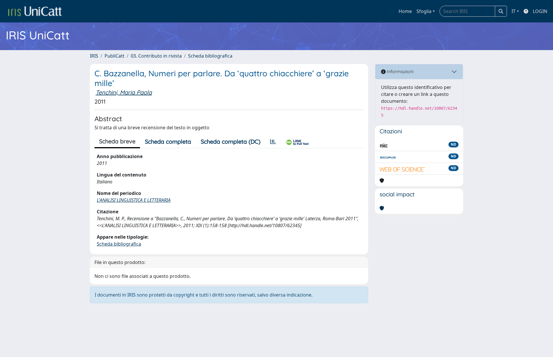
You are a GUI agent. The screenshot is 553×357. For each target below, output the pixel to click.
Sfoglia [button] (423, 11)
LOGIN (540, 11)
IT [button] (514, 11)
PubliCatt (114, 56)
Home (405, 11)
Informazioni (399, 71)
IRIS (94, 56)
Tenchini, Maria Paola (124, 92)
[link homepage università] (34, 11)
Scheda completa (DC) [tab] (230, 141)
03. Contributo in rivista (156, 56)
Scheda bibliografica (210, 56)
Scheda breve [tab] (117, 141)
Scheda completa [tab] (168, 141)
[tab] (273, 142)
